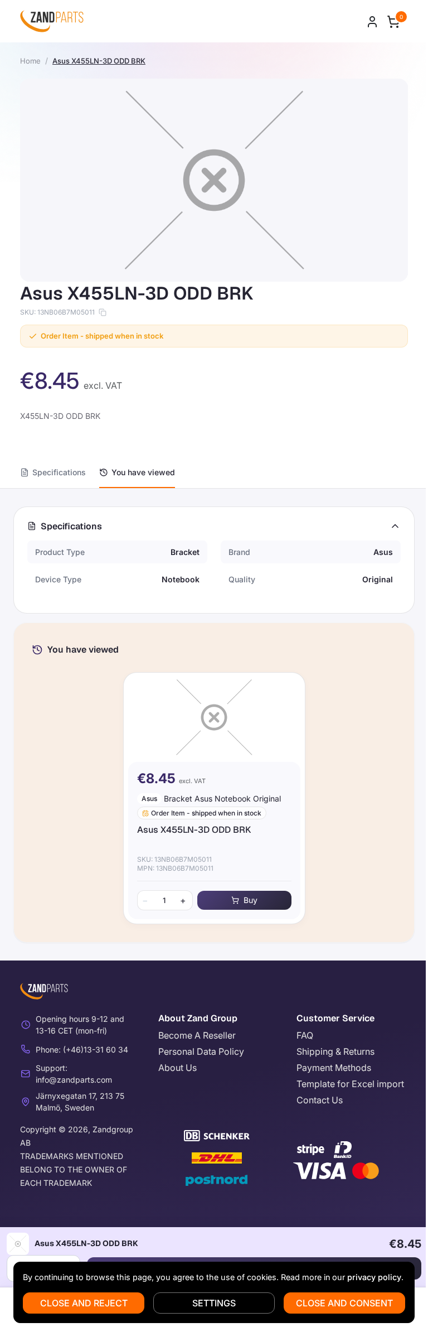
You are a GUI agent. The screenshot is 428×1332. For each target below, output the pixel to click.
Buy (250, 900)
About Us (177, 1067)
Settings (214, 1303)
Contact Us (319, 1100)
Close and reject (84, 1303)
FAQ (304, 1035)
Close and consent (344, 1303)
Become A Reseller (197, 1035)
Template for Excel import (350, 1083)
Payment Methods (333, 1067)
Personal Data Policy (201, 1051)
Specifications (59, 472)
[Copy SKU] (102, 312)
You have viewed (143, 472)
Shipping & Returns (335, 1051)
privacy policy (374, 1277)
